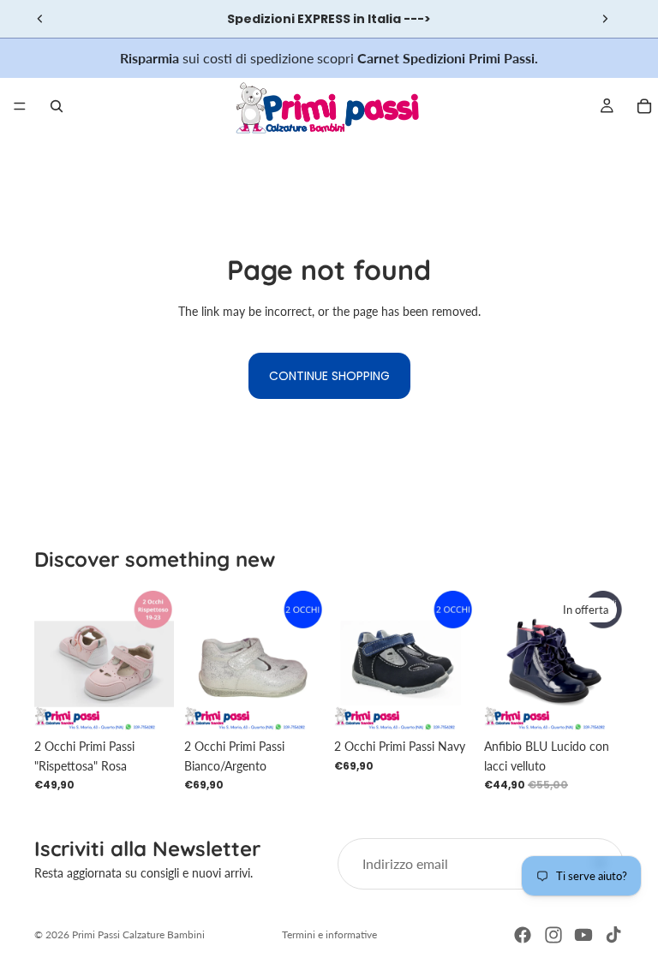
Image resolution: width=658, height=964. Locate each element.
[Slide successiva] (605, 19)
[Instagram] (553, 935)
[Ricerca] (56, 106)
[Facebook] (522, 935)
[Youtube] (583, 935)
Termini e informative (329, 934)
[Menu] (19, 106)
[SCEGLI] (147, 703)
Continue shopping (329, 375)
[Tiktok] (613, 935)
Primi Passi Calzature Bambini (138, 934)
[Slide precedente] (40, 19)
